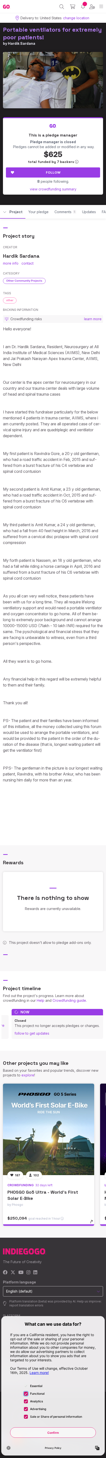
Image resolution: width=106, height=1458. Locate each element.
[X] (13, 1272)
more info (10, 263)
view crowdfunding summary (53, 189)
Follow (53, 172)
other (9, 300)
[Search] (61, 6)
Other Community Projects (24, 280)
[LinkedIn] (35, 1272)
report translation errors (26, 1305)
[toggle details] (93, 1223)
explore (27, 1075)
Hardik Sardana (21, 43)
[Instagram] (28, 1272)
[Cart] (72, 6)
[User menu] (92, 6)
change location (76, 18)
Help (40, 1000)
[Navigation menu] (101, 6)
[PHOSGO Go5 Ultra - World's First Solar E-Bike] (48, 1129)
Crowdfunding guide (69, 1000)
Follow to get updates (32, 1033)
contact (27, 263)
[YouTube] (20, 1272)
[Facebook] (5, 1272)
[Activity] (83, 6)
